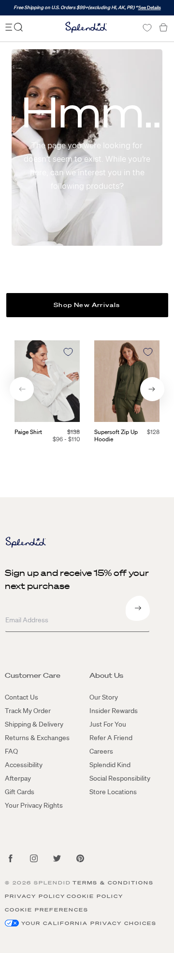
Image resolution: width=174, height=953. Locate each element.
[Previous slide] (22, 389)
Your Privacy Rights (34, 805)
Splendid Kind (109, 764)
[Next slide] (152, 389)
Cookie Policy (95, 896)
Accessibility (24, 764)
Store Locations (113, 791)
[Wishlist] (147, 28)
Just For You (107, 724)
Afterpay (18, 778)
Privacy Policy (35, 896)
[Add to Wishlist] (68, 352)
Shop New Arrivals (87, 305)
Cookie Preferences (46, 909)
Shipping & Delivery (34, 724)
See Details (149, 7)
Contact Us (21, 697)
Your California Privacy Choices (89, 923)
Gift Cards (19, 791)
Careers (101, 751)
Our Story (103, 697)
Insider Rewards (113, 710)
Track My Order (28, 710)
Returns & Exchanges (37, 737)
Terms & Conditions (113, 882)
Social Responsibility (119, 778)
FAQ (11, 751)
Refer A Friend (110, 737)
